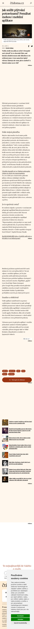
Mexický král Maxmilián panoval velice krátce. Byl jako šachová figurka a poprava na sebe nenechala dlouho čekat (20, 430)
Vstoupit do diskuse (18, 380)
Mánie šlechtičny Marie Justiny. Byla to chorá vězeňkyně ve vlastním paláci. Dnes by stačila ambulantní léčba (20, 446)
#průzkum (11, 374)
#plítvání (5, 371)
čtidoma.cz (17, 3)
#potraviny (12, 371)
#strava (5, 374)
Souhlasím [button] (20, 616)
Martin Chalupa (9, 48)
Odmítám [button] (20, 619)
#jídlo (18, 371)
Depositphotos (5, 622)
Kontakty (4, 624)
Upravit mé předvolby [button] (20, 623)
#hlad (23, 371)
